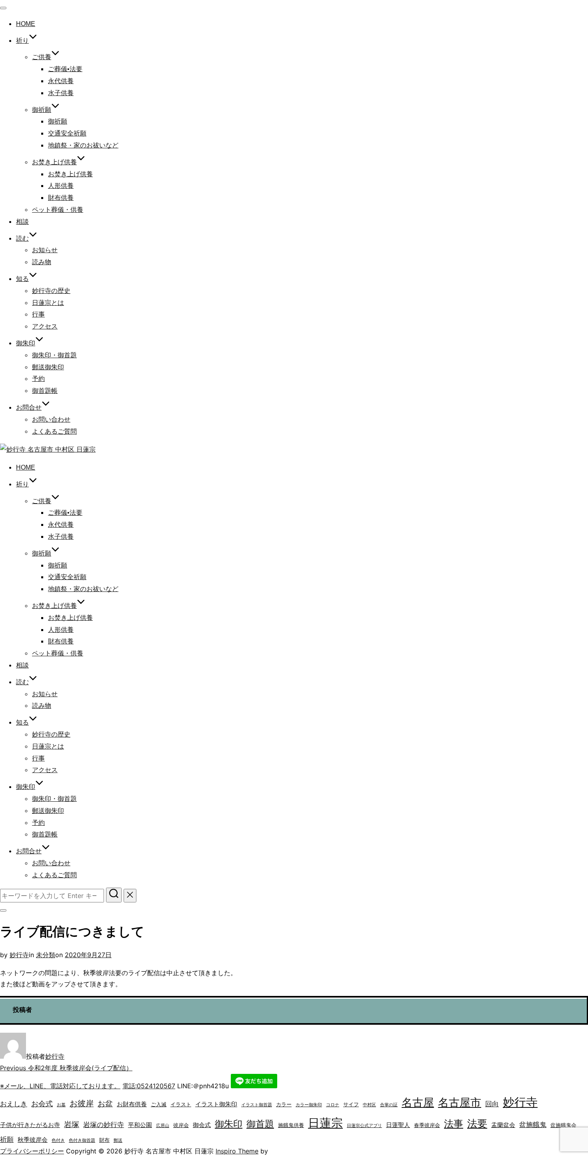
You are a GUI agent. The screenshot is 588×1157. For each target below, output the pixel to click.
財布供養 (61, 197)
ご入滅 (158, 1104)
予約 (38, 378)
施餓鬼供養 (291, 1125)
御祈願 (41, 109)
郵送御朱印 (48, 367)
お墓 (61, 1104)
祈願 (7, 1139)
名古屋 (418, 1102)
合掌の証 (389, 1104)
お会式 (42, 1103)
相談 (22, 221)
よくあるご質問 (54, 431)
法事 (453, 1123)
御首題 (260, 1123)
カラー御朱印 (309, 1104)
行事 (38, 314)
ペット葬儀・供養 (57, 209)
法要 (477, 1123)
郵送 (118, 1140)
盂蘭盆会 (503, 1125)
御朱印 (228, 1123)
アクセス (45, 326)
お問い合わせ (51, 419)
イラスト (180, 1104)
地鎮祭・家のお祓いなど (83, 145)
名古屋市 (459, 1102)
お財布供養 (132, 1104)
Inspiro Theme (237, 1151)
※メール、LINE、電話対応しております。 (60, 1086)
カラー (284, 1104)
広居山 (162, 1125)
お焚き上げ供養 (70, 174)
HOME (25, 23)
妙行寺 (19, 955)
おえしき (13, 1104)
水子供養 (61, 93)
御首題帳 (45, 390)
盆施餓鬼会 (563, 1125)
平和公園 (140, 1125)
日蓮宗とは (48, 302)
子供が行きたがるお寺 (30, 1125)
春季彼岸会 (427, 1125)
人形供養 (61, 185)
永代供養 (61, 81)
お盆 (105, 1103)
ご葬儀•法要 (65, 69)
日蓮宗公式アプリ (364, 1125)
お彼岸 (82, 1103)
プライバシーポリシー (32, 1151)
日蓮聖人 (398, 1125)
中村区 (369, 1104)
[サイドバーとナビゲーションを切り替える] (3, 910)
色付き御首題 (82, 1140)
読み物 (41, 262)
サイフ (351, 1104)
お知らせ (45, 250)
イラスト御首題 (256, 1104)
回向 (492, 1104)
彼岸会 (181, 1125)
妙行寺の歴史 (51, 290)
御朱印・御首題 (54, 355)
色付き (58, 1140)
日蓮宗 (325, 1123)
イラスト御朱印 (216, 1104)
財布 (104, 1140)
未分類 (45, 955)
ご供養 (41, 57)
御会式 (202, 1125)
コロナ (332, 1104)
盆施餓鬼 (532, 1125)
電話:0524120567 (148, 1086)
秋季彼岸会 (33, 1139)
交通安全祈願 (67, 133)
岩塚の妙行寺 (103, 1125)
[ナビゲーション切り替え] (3, 8)
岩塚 (71, 1124)
